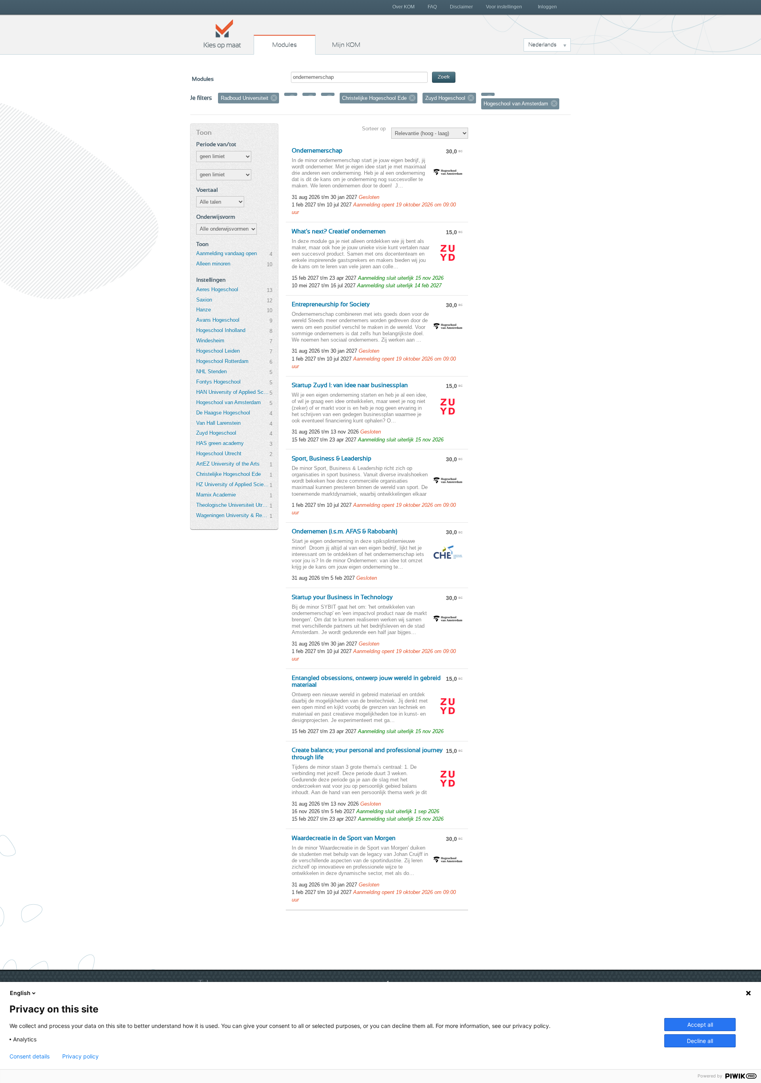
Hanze (203, 310)
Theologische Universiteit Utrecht (232, 505)
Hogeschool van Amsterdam (228, 402)
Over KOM (403, 6)
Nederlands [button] (542, 45)
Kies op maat (222, 34)
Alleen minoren (213, 264)
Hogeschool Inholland (220, 330)
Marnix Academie (216, 495)
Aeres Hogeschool (217, 289)
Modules (284, 45)
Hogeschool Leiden (218, 351)
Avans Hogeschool (217, 320)
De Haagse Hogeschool (223, 413)
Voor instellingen (504, 6)
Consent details (30, 1056)
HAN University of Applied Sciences (232, 392)
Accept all (700, 1024)
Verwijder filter (274, 98)
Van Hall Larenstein (218, 423)
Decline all (700, 1040)
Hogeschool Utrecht (218, 454)
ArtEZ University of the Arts (228, 464)
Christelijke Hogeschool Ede (228, 474)
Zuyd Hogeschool (216, 433)
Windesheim (210, 341)
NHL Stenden (211, 371)
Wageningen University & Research (232, 515)
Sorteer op (374, 129)
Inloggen (547, 6)
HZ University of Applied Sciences (232, 484)
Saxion (204, 300)
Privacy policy (80, 1056)
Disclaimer (461, 6)
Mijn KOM (346, 45)
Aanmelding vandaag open (226, 253)
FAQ (432, 6)
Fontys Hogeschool (218, 382)
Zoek (444, 77)
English (20, 992)
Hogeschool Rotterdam (222, 361)
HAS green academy (220, 443)
